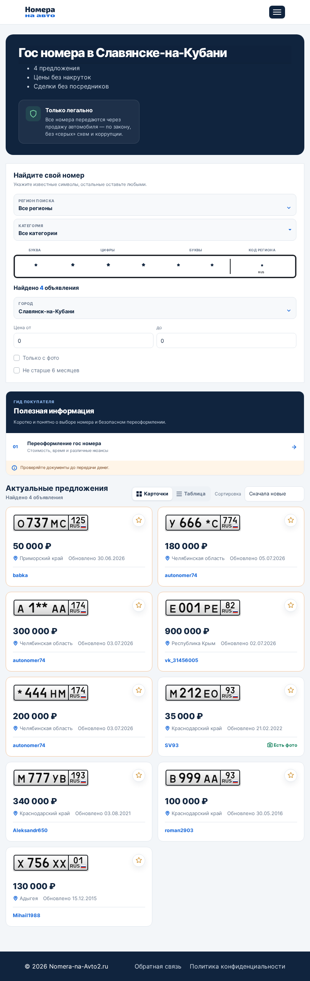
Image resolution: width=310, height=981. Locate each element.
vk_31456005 (181, 660)
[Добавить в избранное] (138, 520)
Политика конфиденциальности (237, 966)
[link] (79, 546)
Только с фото (41, 357)
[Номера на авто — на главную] (40, 12)
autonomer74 (181, 575)
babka (20, 575)
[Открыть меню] (277, 12)
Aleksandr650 (30, 830)
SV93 (172, 745)
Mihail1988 (26, 915)
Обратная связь (158, 966)
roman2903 (179, 830)
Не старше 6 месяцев (51, 370)
